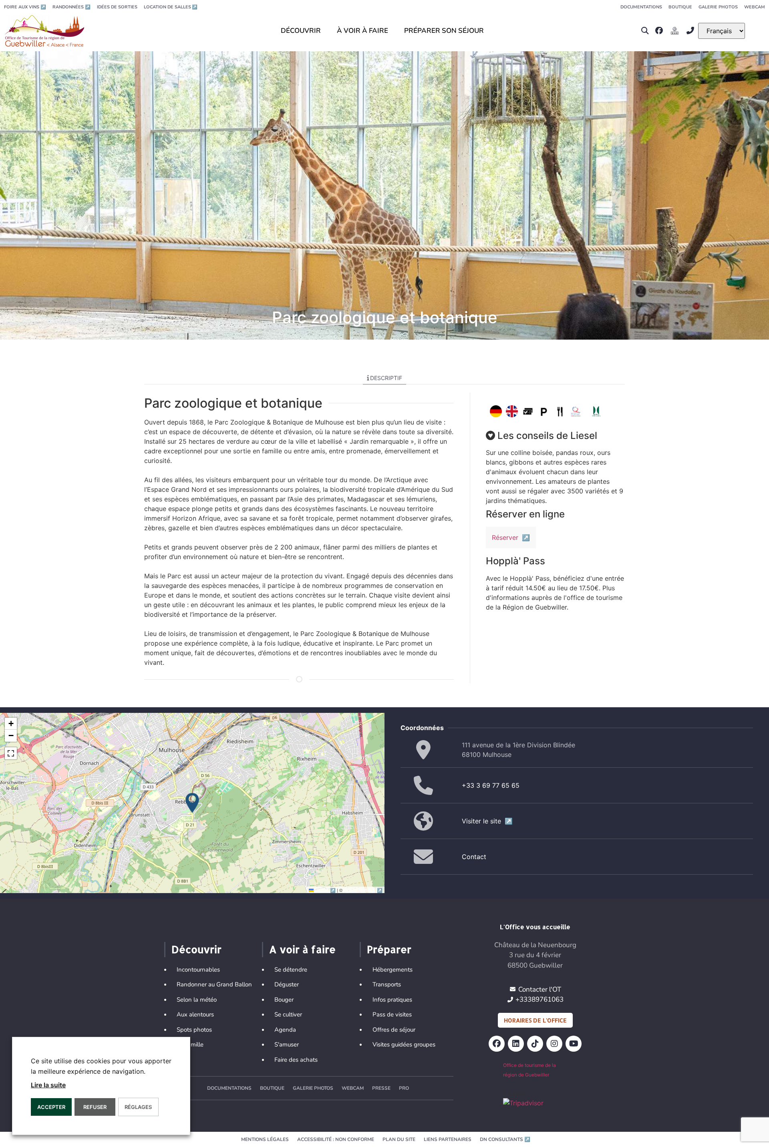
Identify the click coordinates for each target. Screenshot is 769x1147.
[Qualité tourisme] (575, 411)
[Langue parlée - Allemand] (496, 411)
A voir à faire (302, 949)
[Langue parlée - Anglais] (512, 411)
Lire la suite (48, 1085)
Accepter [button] (51, 1107)
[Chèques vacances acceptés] (528, 411)
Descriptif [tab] (386, 377)
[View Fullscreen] (11, 753)
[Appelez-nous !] (692, 30)
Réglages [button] (138, 1107)
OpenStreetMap (363, 890)
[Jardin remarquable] (596, 411)
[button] (644, 30)
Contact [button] (474, 857)
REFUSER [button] (95, 1107)
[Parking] (544, 411)
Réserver (511, 537)
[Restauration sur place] (560, 411)
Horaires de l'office (535, 1020)
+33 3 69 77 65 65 (490, 785)
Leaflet (325, 890)
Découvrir (196, 949)
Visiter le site (487, 821)
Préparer (389, 949)
